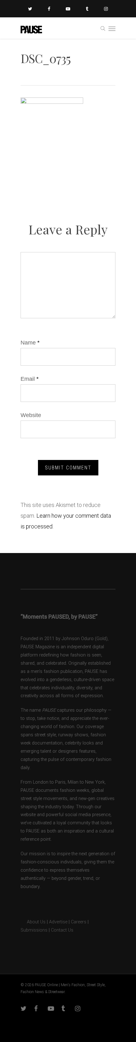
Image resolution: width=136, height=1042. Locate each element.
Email (30, 379)
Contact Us (62, 930)
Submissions (34, 930)
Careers (78, 922)
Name (30, 342)
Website (31, 415)
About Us (33, 922)
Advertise (58, 922)
